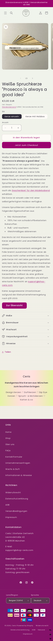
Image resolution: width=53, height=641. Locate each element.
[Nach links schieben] (21, 78)
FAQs (7, 450)
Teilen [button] (8, 352)
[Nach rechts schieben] (32, 78)
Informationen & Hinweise (18, 475)
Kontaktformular (13, 456)
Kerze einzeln (12, 116)
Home (8, 432)
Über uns (9, 444)
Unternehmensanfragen (17, 463)
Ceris (14, 625)
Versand (41, 630)
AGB (7, 504)
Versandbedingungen (16, 511)
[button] (5, 13)
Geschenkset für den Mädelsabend (31, 190)
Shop (7, 438)
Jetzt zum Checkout (26, 145)
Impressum (11, 517)
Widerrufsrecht (13, 492)
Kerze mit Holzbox (35, 116)
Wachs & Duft (12, 469)
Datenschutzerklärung (16, 498)
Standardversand (9, 107)
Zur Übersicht (14, 305)
